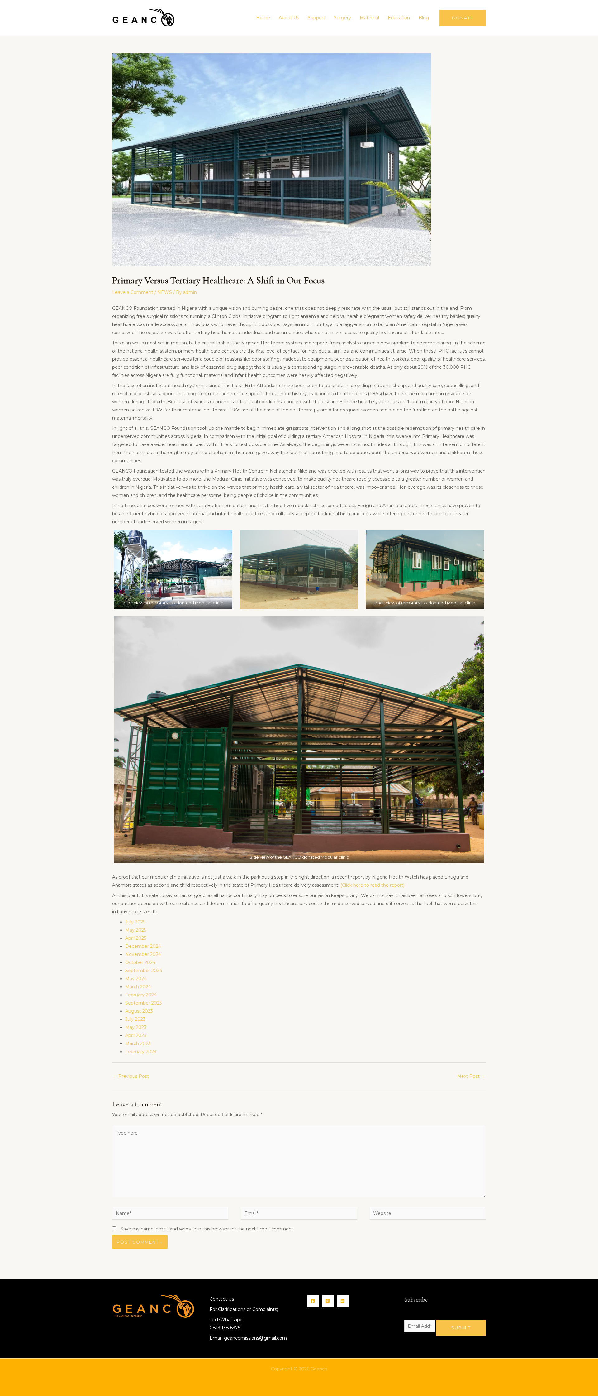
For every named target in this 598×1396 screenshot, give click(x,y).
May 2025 (135, 930)
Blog (424, 18)
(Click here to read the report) (372, 885)
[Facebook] (313, 1301)
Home (263, 18)
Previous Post (131, 1076)
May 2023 (135, 1027)
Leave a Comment (132, 292)
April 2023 (135, 1035)
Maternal (369, 18)
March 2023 (138, 1043)
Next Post (471, 1076)
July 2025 (135, 922)
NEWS (164, 292)
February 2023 (140, 1051)
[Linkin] (343, 1301)
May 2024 (136, 978)
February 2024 (141, 995)
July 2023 (135, 1019)
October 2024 (140, 962)
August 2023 (139, 1011)
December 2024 (143, 946)
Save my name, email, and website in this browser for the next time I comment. (207, 1229)
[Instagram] (328, 1301)
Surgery (342, 18)
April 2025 (135, 938)
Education (399, 18)
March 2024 (138, 987)
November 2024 (143, 954)
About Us (289, 18)
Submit (461, 1327)
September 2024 (143, 970)
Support (316, 18)
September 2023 (143, 1003)
